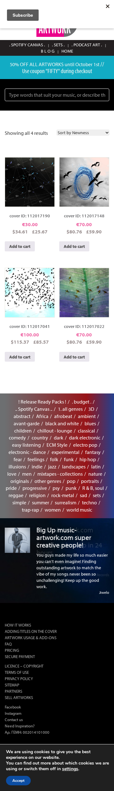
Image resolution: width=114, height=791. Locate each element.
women (53, 510)
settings (70, 769)
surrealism (65, 502)
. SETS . (58, 45)
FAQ (8, 643)
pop (71, 481)
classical (86, 430)
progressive (34, 488)
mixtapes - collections (60, 474)
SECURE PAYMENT (20, 656)
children (23, 430)
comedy (17, 437)
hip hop (87, 459)
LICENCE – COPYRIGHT (24, 665)
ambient (87, 416)
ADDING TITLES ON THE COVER (31, 631)
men (27, 474)
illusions (17, 466)
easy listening (26, 445)
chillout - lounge (54, 430)
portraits (90, 481)
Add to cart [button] (19, 246)
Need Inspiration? (20, 725)
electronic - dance (27, 452)
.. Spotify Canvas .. (33, 409)
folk (54, 459)
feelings (36, 459)
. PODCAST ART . (87, 45)
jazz (52, 466)
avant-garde (27, 423)
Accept (18, 780)
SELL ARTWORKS (19, 697)
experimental (65, 452)
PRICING (12, 650)
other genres (48, 481)
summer (40, 502)
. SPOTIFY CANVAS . (27, 45)
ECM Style (57, 445)
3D (91, 409)
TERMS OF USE (17, 672)
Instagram (13, 713)
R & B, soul (93, 488)
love (11, 474)
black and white (62, 423)
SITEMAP (12, 684)
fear (18, 459)
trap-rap (30, 510)
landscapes (74, 466)
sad (83, 495)
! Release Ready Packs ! (42, 401)
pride (11, 488)
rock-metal (62, 495)
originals (19, 481)
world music (79, 510)
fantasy (93, 452)
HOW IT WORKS (18, 625)
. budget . (81, 401)
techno (89, 502)
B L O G (47, 51)
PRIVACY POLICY (19, 678)
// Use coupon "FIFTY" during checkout (63, 67)
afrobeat (63, 416)
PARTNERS (13, 691)
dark (58, 437)
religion (37, 495)
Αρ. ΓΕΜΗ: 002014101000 (27, 732)
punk (71, 488)
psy (56, 488)
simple (19, 502)
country (40, 437)
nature (95, 474)
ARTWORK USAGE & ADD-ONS (30, 637)
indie (37, 466)
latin (96, 466)
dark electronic (84, 437)
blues (90, 423)
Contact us (14, 719)
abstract (22, 416)
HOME (67, 51)
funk (69, 459)
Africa (42, 416)
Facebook (13, 706)
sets (97, 495)
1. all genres (70, 409)
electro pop (85, 445)
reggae (16, 495)
